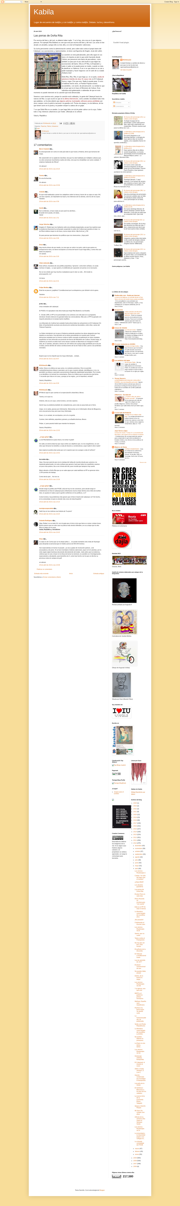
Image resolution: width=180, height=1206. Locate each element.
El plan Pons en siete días (140, 895)
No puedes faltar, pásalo (140, 972)
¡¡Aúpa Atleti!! (139, 882)
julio (136, 860)
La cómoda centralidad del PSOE (139, 1143)
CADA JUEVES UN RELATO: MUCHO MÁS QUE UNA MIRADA (133, 313)
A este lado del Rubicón (123, 413)
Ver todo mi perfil (126, 70)
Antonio (42, 192)
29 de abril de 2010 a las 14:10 (49, 502)
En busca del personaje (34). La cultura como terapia (134, 162)
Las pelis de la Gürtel (139, 1084)
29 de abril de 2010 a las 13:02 (49, 453)
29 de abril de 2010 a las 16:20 (49, 514)
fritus (41, 539)
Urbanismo (55, 126)
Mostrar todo (143, 462)
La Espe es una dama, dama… (140, 1045)
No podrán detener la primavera (139, 1038)
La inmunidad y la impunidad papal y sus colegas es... (140, 1135)
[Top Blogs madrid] (119, 765)
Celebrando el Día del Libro (140, 923)
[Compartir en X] (69, 123)
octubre (137, 851)
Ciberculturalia (44, 263)
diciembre (138, 846)
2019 (135, 817)
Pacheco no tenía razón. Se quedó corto (139, 1010)
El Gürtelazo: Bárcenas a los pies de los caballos (140, 1090)
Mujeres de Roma (121, 447)
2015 (135, 829)
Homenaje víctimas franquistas (139, 1057)
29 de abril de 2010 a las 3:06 (49, 238)
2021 (135, 811)
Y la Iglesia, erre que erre (140, 989)
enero (137, 1154)
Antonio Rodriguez (45, 520)
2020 (135, 814)
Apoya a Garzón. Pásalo (140, 1107)
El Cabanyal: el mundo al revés (140, 1064)
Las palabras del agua (122, 360)
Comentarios (119, 106)
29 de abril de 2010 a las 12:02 (49, 430)
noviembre (139, 848)
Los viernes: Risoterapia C (140, 872)
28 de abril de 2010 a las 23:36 (49, 185)
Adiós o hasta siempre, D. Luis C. (139, 1070)
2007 (135, 1164)
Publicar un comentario (44, 569)
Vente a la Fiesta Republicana (140, 1025)
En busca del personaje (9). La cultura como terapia (134, 220)
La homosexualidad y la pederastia (140, 1018)
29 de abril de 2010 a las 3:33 (49, 256)
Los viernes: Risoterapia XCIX (139, 929)
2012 (135, 837)
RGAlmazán (43, 365)
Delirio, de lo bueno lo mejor (139, 977)
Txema (41, 175)
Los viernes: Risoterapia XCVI (139, 1128)
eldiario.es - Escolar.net (123, 395)
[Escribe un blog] (67, 123)
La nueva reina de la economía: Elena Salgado (140, 1099)
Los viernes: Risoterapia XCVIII (139, 984)
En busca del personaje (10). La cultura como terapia (134, 250)
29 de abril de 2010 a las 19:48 (49, 565)
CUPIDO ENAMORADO (132, 449)
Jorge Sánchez (44, 224)
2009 (135, 1158)
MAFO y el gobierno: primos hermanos (139, 995)
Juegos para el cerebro (119, 792)
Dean (41, 245)
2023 (135, 806)
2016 (135, 826)
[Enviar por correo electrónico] (64, 123)
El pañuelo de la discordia (140, 950)
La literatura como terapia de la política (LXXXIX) (134, 176)
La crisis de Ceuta (130, 329)
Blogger (102, 1190)
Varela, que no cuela (139, 934)
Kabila (44, 12)
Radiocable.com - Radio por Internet (127, 295)
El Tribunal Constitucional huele (140, 955)
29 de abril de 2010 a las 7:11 (49, 297)
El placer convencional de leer (140, 966)
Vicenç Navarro (120, 378)
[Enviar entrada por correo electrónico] (60, 123)
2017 (135, 823)
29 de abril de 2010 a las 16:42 (49, 532)
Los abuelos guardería (139, 886)
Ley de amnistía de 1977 (140, 961)
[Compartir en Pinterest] (74, 123)
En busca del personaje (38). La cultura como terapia (134, 191)
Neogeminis (119, 310)
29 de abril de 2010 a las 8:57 (49, 359)
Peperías (43, 126)
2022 (135, 809)
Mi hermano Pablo (130, 362)
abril (136, 868)
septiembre (139, 854)
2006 (135, 1166)
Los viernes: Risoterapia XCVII (139, 1051)
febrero (137, 1151)
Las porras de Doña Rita (139, 890)
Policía (49, 126)
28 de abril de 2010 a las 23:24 (49, 169)
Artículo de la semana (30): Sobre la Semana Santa (140, 1120)
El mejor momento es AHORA (125, 344)
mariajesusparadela (46, 508)
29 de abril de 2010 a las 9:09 (49, 383)
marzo (137, 1148)
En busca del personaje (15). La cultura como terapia (134, 118)
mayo (137, 866)
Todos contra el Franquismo (140, 939)
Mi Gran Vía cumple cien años (140, 1112)
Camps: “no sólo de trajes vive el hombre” (140, 877)
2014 (135, 832)
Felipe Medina (44, 287)
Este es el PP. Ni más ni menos (140, 908)
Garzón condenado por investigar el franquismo (140, 1077)
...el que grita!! (44, 437)
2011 (135, 840)
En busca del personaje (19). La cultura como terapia (134, 235)
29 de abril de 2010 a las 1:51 (49, 218)
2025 (135, 803)
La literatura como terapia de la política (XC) (140, 914)
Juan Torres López (121, 431)
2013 (135, 834)
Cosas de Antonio (121, 328)
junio (137, 863)
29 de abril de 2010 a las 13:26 (49, 479)
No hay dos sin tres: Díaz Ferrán (140, 944)
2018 (135, 820)
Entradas (118, 102)
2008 (135, 1161)
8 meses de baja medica (132, 346)
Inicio (71, 573)
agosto (137, 857)
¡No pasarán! (139, 920)
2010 (135, 843)
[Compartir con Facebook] (71, 123)
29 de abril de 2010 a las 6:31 (49, 281)
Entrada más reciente (41, 573)
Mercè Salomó (44, 149)
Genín (41, 208)
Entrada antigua (98, 573)
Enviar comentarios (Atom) (52, 577)
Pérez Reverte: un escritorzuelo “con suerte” (140, 901)
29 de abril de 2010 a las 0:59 (49, 201)
